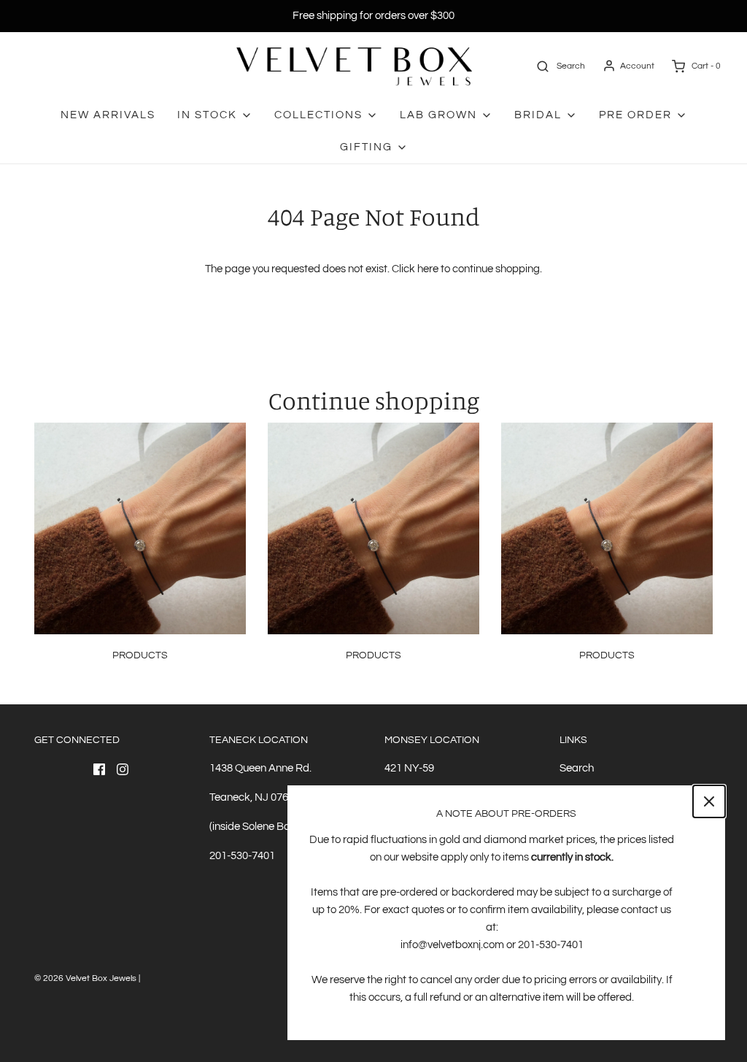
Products (140, 655)
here (427, 268)
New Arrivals (108, 114)
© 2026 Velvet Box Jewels (85, 978)
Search (577, 768)
